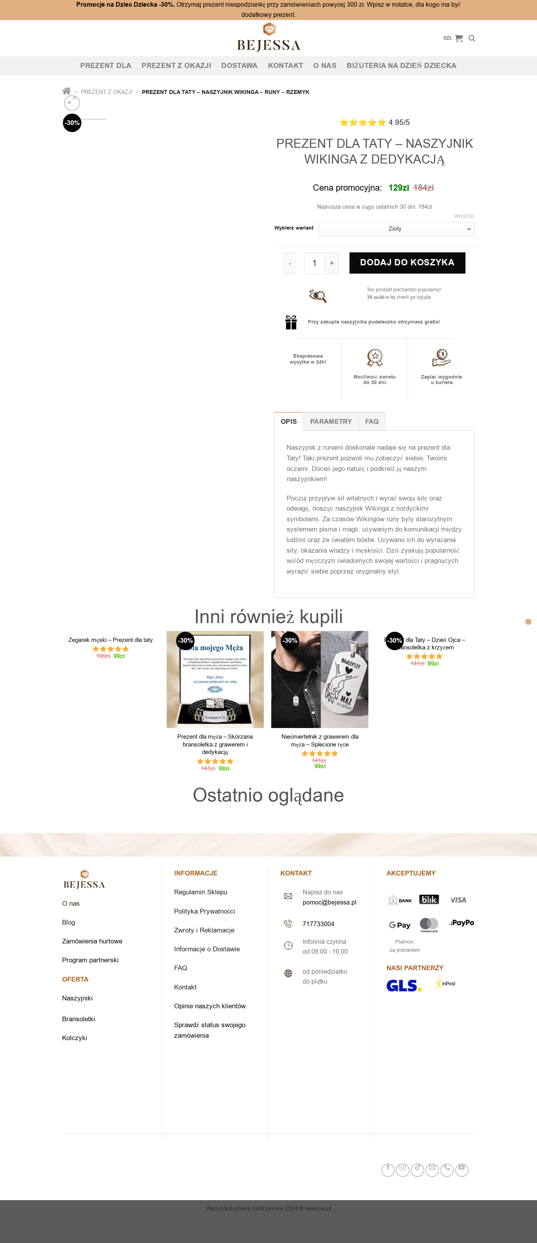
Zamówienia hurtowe (92, 941)
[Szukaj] (472, 38)
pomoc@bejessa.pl (330, 902)
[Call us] (447, 1170)
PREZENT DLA (105, 66)
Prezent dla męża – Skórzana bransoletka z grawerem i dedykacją (215, 744)
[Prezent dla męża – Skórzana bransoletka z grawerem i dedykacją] (215, 679)
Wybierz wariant (293, 228)
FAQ (180, 968)
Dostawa (239, 66)
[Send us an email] (432, 1170)
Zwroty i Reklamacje (204, 930)
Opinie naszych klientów (211, 1006)
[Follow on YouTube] (462, 1170)
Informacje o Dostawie (207, 949)
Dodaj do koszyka (407, 263)
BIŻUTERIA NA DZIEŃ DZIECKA (402, 66)
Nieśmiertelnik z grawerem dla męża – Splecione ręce (320, 740)
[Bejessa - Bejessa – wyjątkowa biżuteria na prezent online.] (268, 38)
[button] (111, 649)
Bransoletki (78, 1019)
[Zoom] (72, 103)
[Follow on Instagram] (402, 1170)
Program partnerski (90, 960)
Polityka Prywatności (204, 911)
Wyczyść (464, 216)
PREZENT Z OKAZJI (176, 66)
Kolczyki (74, 1038)
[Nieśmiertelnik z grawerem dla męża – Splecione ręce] (319, 679)
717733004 (319, 924)
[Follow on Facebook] (388, 1170)
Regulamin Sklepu (200, 892)
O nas (325, 66)
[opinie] (528, 622)
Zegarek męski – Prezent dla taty (110, 640)
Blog (68, 922)
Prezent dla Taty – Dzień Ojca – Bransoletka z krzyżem (424, 643)
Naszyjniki (77, 998)
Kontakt (285, 66)
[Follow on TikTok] (417, 1170)
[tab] (288, 421)
